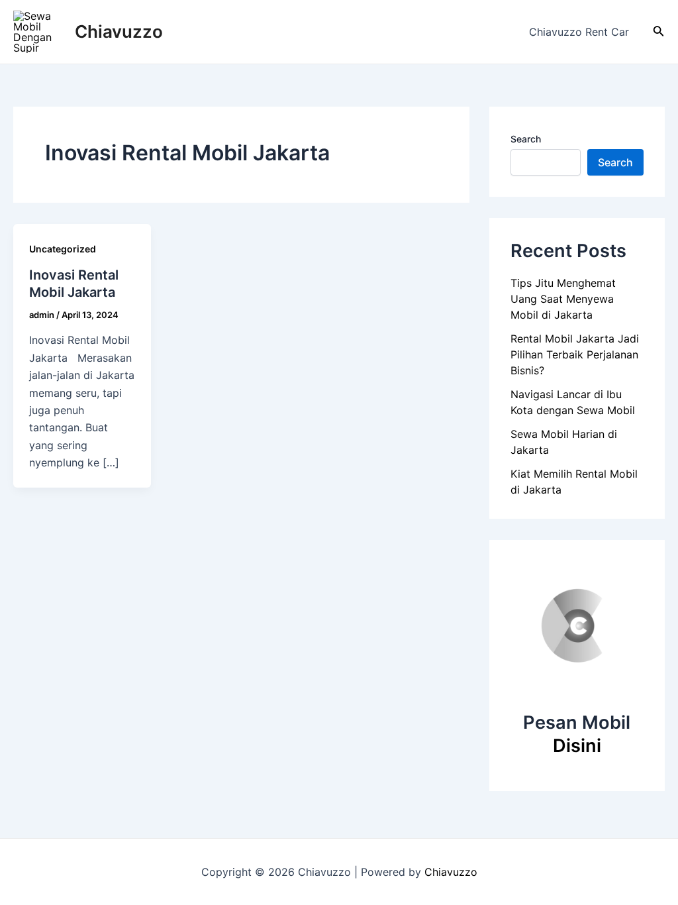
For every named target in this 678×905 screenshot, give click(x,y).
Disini (577, 746)
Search (525, 138)
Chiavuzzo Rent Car (579, 31)
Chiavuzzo (119, 31)
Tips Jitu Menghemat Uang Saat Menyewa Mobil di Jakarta (563, 298)
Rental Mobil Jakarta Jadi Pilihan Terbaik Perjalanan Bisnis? (574, 354)
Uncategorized (62, 248)
